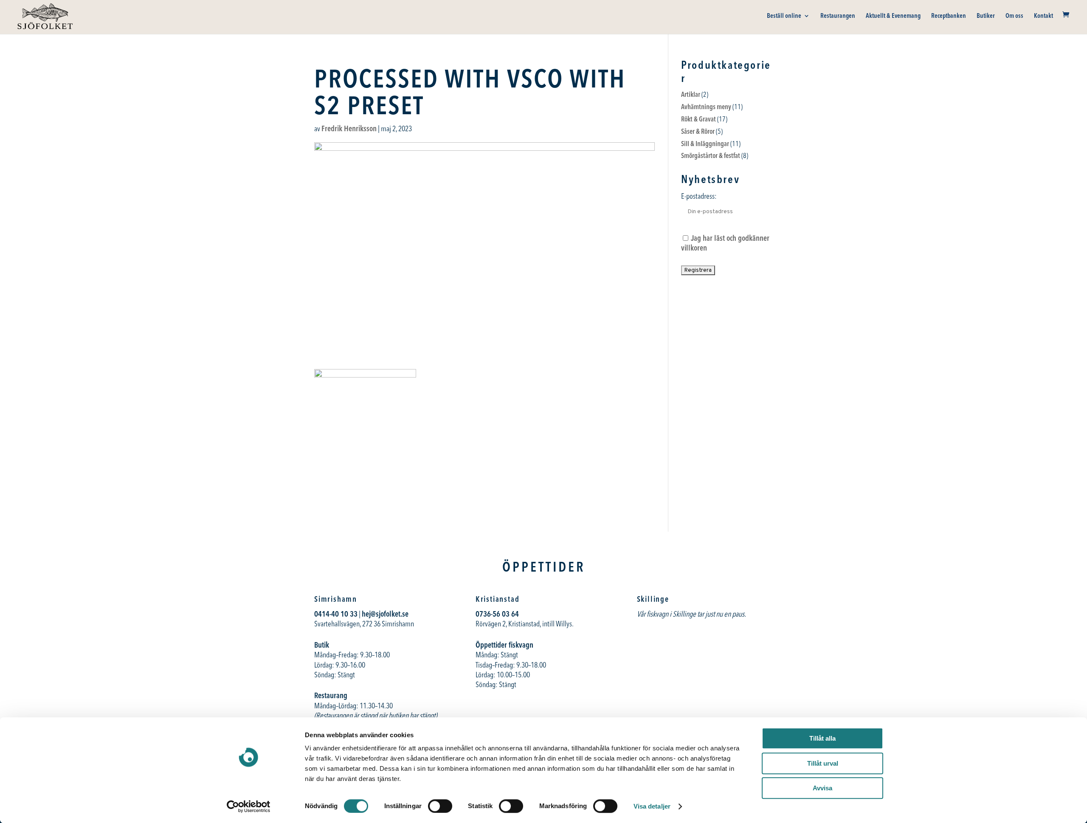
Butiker (986, 16)
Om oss (1014, 16)
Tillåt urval (822, 763)
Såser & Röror (698, 131)
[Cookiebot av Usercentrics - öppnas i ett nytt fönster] (248, 806)
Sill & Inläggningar (705, 143)
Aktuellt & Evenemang (893, 16)
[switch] (440, 806)
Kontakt (1043, 16)
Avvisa (822, 788)
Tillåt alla (822, 738)
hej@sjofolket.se (385, 614)
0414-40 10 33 (336, 614)
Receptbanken (948, 16)
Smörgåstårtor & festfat (710, 155)
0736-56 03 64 (498, 614)
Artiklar (690, 94)
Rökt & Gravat (698, 119)
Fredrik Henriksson (349, 128)
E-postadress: (699, 196)
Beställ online (784, 16)
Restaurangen (837, 16)
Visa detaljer (652, 806)
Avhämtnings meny (706, 106)
